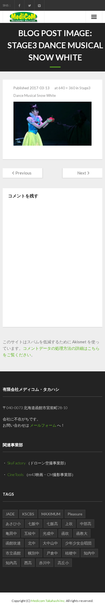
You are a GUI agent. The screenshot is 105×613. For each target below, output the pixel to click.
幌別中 (33, 553)
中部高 (85, 523)
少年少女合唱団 (78, 543)
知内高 (11, 562)
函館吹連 (13, 543)
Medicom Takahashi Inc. (48, 601)
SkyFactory (16, 463)
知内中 (89, 553)
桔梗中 (70, 553)
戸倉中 (52, 553)
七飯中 (33, 523)
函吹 (65, 533)
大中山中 (50, 543)
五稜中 (30, 533)
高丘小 (63, 562)
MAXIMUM (50, 514)
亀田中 (11, 533)
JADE (10, 514)
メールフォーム (43, 425)
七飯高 (52, 523)
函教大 (82, 533)
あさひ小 (13, 523)
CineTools (15, 474)
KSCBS (28, 514)
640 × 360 (66, 88)
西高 (28, 562)
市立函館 (13, 553)
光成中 (48, 533)
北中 (32, 543)
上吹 (69, 523)
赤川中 (44, 562)
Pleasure (75, 514)
